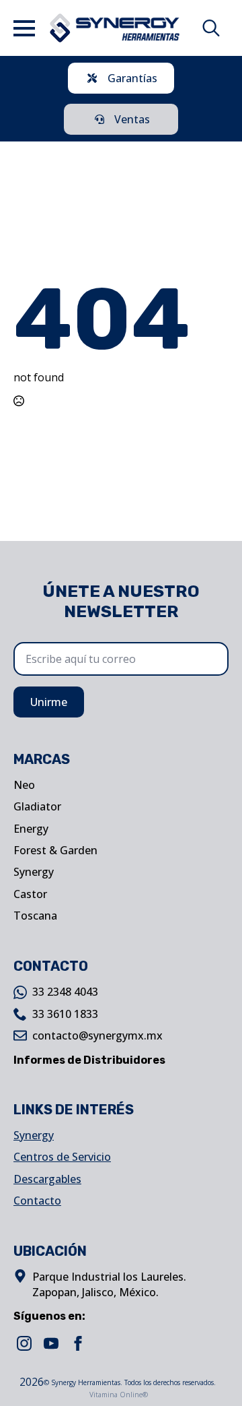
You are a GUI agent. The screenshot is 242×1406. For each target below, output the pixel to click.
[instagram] (24, 1343)
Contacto (37, 1200)
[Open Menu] (24, 28)
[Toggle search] (211, 28)
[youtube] (51, 1343)
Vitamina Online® (117, 1394)
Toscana (35, 915)
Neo (24, 784)
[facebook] (78, 1343)
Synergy (33, 871)
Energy (30, 828)
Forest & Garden (55, 850)
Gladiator (37, 806)
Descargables (47, 1179)
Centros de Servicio (62, 1156)
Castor (30, 894)
